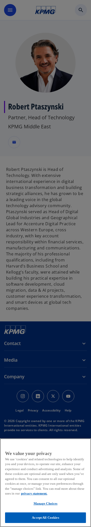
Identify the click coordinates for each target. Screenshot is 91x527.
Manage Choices (46, 503)
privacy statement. (34, 493)
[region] (45, 482)
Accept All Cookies (45, 517)
